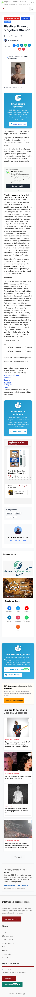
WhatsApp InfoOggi (11, 375)
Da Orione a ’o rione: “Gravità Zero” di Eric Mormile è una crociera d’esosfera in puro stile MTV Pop (17, 744)
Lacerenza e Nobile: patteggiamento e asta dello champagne (18, 777)
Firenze (7, 21)
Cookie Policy (6, 958)
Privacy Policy (7, 954)
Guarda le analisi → (18, 186)
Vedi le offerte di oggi (14, 701)
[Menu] (32, 9)
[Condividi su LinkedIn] (21, 45)
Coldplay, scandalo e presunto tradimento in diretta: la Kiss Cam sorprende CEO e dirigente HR (17, 845)
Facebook (8, 378)
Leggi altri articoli (17, 540)
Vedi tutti (18, 857)
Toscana (25, 18)
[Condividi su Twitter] (17, 45)
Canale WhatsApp (18, 669)
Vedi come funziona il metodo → (16, 885)
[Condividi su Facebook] (14, 45)
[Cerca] (28, 9)
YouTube (7, 382)
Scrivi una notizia (8, 943)
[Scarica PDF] (23, 49)
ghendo (17, 513)
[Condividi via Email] (19, 49)
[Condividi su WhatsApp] (25, 45)
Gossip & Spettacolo (12, 18)
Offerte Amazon (7, 936)
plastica (9, 513)
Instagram (8, 385)
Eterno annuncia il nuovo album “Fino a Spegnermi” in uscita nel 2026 (16, 811)
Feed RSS (5, 950)
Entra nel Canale (19, 124)
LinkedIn (7, 387)
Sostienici (5, 947)
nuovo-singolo (11, 517)
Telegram (7, 380)
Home (4, 932)
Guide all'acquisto (8, 940)
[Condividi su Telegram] (29, 45)
